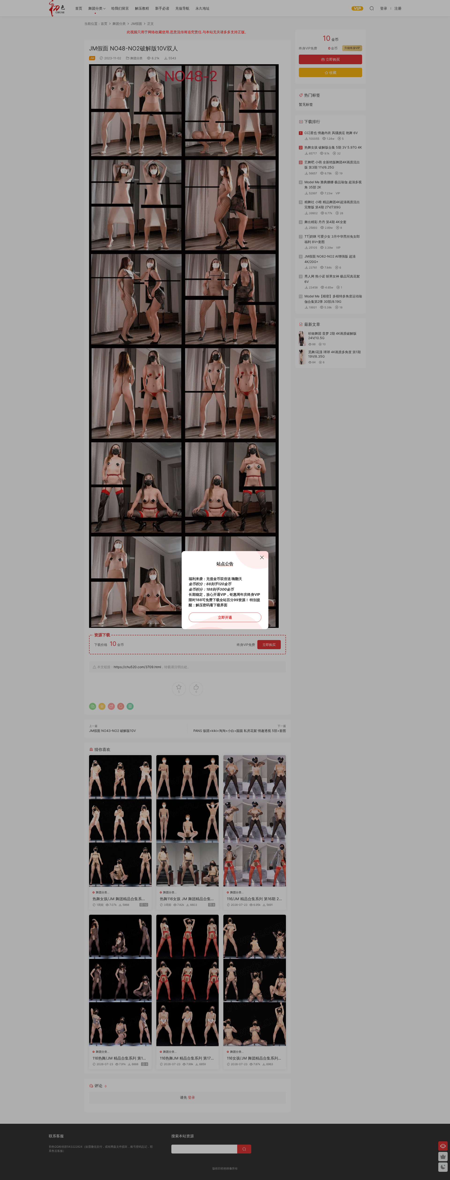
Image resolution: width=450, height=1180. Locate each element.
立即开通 (225, 617)
